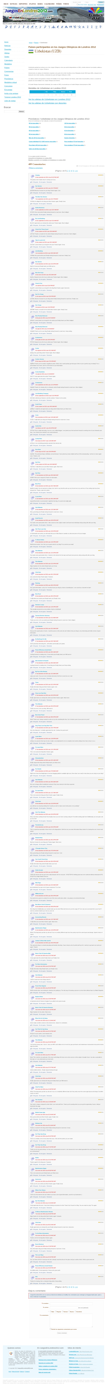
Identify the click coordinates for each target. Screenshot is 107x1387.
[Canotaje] (28, 28)
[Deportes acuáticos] (36, 28)
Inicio (30, 42)
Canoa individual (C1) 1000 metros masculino (42, 141)
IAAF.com (81, 1357)
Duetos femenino (69, 138)
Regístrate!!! (100, 4)
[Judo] (62, 28)
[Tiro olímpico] (92, 28)
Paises (36, 42)
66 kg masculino (69, 127)
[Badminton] (11, 28)
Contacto (27, 1371)
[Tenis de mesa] (83, 28)
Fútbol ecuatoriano (79, 1367)
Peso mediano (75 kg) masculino (74, 145)
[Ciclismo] (32, 28)
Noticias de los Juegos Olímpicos (48, 1359)
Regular (59, 1311)
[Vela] (96, 28)
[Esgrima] (41, 28)
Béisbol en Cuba (80, 1361)
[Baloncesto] (15, 28)
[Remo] (71, 28)
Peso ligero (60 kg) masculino (38, 145)
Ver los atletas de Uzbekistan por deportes (47, 103)
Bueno (72, 1311)
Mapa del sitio (15, 1371)
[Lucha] (66, 28)
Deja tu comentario (36, 168)
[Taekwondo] (75, 28)
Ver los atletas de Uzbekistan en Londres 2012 (49, 99)
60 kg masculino (34, 123)
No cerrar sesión (82, 4)
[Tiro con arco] (88, 28)
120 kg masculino (69, 123)
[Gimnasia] (49, 28)
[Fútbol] (45, 28)
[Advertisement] (66, 35)
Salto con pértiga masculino (37, 149)
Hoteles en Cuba (81, 1364)
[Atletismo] (6, 28)
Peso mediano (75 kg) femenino (73, 141)
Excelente (79, 1311)
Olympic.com (80, 1354)
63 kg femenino (69, 130)
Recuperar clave (92, 4)
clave (87, 2)
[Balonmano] (19, 28)
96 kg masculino (34, 127)
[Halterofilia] (53, 28)
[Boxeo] (23, 28)
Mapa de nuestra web (44, 1372)
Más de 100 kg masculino (36, 138)
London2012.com (80, 1351)
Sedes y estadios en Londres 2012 (48, 1366)
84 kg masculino (34, 130)
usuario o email (77, 2)
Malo (53, 1311)
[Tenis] (79, 28)
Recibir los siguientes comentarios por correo (64, 1329)
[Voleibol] (101, 28)
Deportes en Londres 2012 (46, 1363)
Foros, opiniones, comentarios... (48, 1369)
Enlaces (22, 1371)
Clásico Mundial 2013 (81, 1370)
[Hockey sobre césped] (58, 28)
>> (76, 171)
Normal (66, 1311)
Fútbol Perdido (76, 1373)
